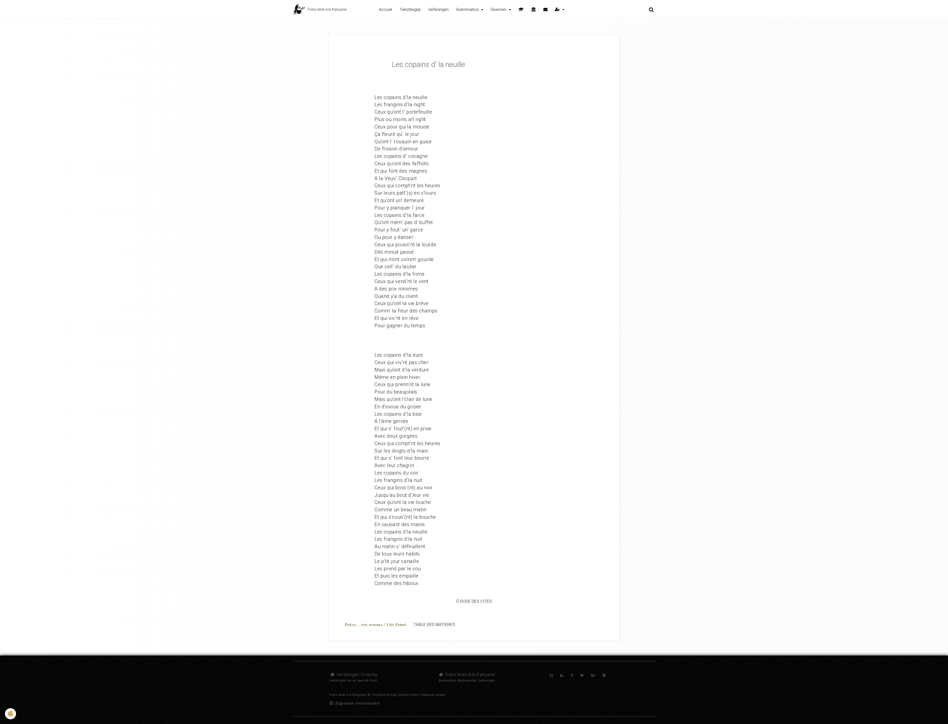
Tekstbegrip (410, 9)
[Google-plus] (593, 675)
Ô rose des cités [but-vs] (474, 601)
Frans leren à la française (469, 674)
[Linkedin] (561, 675)
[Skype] (604, 675)
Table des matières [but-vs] (434, 624)
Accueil (385, 9)
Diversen (499, 9)
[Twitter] (582, 675)
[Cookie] (10, 713)
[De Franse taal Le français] (534, 9)
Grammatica (467, 9)
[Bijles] (521, 9)
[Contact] (545, 9)
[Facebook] (572, 675)
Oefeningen (438, 9)
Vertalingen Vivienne (356, 674)
